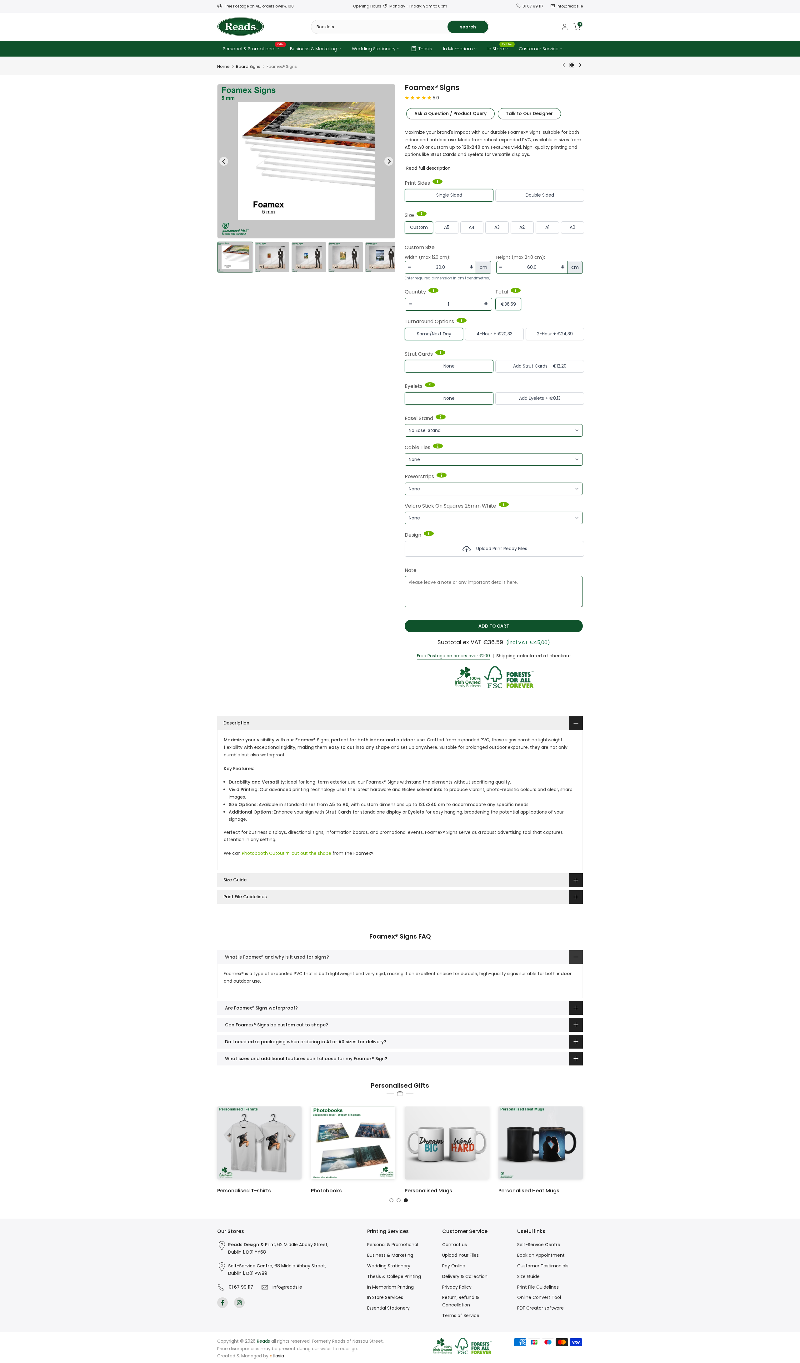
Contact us (454, 1244)
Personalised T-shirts (244, 1190)
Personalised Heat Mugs (528, 1190)
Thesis (425, 49)
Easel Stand (419, 418)
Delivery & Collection (465, 1276)
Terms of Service (460, 1315)
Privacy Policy (457, 1287)
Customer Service (538, 49)
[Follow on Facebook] (222, 1302)
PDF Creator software (540, 1308)
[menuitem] (235, 257)
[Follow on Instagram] (239, 1302)
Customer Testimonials (542, 1266)
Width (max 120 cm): (427, 257)
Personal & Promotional (253, 48)
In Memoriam (458, 49)
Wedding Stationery (374, 49)
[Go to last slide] (223, 161)
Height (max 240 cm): (520, 257)
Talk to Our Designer (529, 113)
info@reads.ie (286, 1287)
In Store (500, 48)
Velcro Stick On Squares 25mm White (450, 505)
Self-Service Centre (538, 1244)
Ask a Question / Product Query (450, 113)
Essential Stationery (388, 1308)
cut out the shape (286, 853)
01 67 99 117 (239, 1287)
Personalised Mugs (428, 1190)
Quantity (415, 291)
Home (223, 66)
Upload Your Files (460, 1255)
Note (411, 570)
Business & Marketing (313, 49)
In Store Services (385, 1297)
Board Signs (248, 66)
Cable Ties (417, 447)
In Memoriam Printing (390, 1287)
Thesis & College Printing (394, 1276)
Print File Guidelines (538, 1287)
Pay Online (453, 1266)
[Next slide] (388, 161)
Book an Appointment (541, 1255)
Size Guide (528, 1276)
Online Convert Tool (539, 1297)
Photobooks (326, 1190)
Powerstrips (419, 476)
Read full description (428, 168)
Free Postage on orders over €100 (453, 656)
